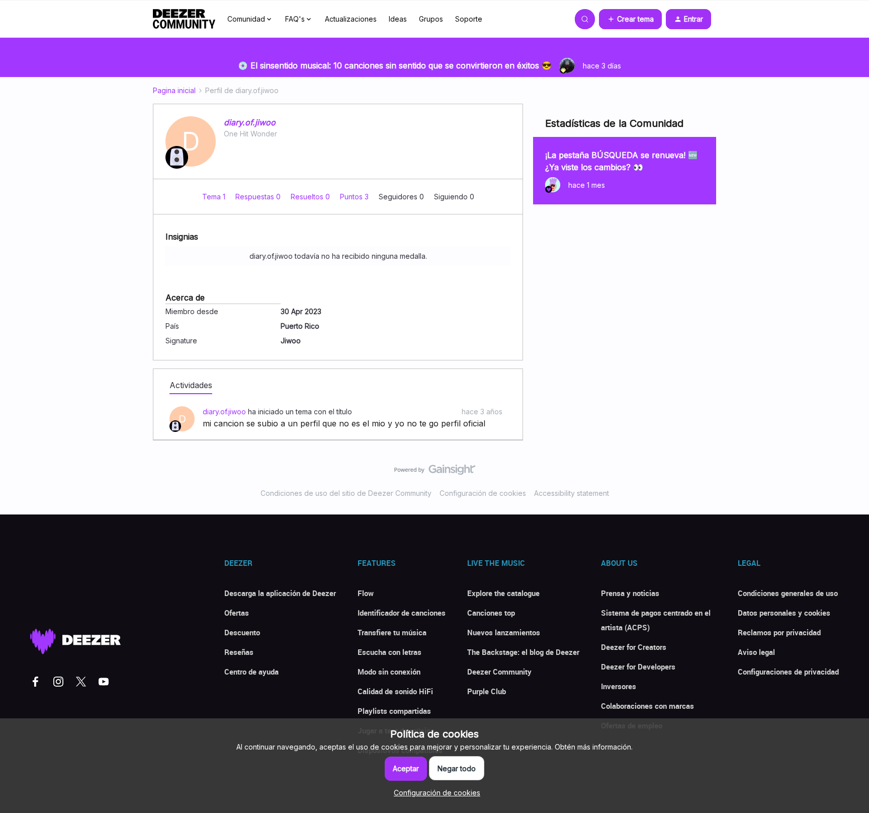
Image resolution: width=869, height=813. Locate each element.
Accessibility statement (571, 493)
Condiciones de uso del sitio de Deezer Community (345, 493)
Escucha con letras (389, 652)
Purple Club (486, 691)
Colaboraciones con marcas (647, 706)
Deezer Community (499, 672)
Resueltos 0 (311, 196)
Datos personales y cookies (784, 613)
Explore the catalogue (503, 593)
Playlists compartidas (394, 711)
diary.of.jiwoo (250, 122)
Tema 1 (214, 196)
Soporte (468, 19)
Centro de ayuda (251, 672)
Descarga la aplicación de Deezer (280, 593)
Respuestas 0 (259, 196)
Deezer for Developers (638, 666)
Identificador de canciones (402, 613)
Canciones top (491, 613)
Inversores (618, 686)
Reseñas (238, 652)
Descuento (242, 632)
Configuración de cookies (483, 493)
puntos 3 (355, 196)
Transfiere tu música (392, 632)
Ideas (398, 19)
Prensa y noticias (630, 593)
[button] (630, 19)
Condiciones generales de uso (788, 593)
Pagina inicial (174, 90)
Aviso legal (756, 652)
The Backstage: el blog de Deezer (523, 652)
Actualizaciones (351, 19)
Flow (366, 593)
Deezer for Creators (633, 647)
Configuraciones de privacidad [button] (788, 672)
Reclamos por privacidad (779, 632)
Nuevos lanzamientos (503, 632)
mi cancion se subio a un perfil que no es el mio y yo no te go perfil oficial (344, 423)
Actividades (190, 385)
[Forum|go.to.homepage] (184, 19)
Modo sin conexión (389, 672)
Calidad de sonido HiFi (395, 691)
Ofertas (236, 613)
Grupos (431, 19)
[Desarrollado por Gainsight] (434, 472)
